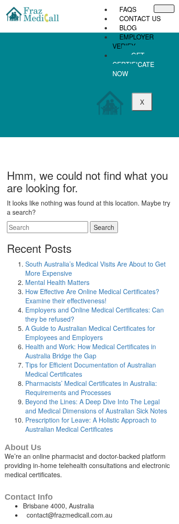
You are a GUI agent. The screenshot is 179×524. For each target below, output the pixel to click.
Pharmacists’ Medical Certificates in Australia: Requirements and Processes (91, 388)
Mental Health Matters (57, 282)
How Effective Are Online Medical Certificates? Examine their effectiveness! (92, 296)
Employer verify (133, 41)
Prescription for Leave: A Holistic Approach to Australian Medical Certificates (91, 424)
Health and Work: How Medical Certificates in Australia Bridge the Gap (90, 351)
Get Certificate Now (133, 64)
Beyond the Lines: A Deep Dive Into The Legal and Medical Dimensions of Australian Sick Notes (96, 406)
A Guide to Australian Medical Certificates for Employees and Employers (90, 332)
